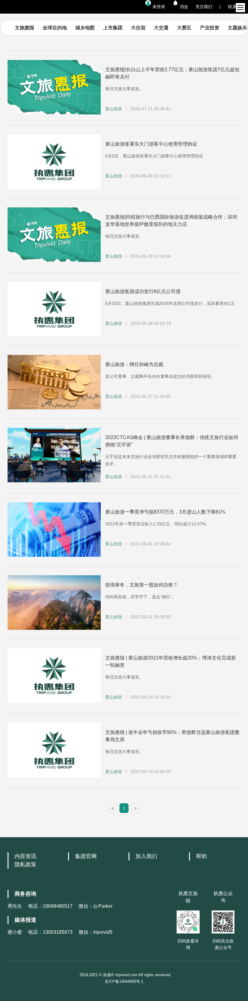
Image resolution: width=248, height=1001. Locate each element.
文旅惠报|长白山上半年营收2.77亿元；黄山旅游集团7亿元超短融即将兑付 (172, 73)
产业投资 (209, 27)
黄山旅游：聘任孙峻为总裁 (134, 364)
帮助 (201, 856)
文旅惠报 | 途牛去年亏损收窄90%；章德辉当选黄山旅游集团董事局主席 (172, 736)
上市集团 (112, 27)
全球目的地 (55, 27)
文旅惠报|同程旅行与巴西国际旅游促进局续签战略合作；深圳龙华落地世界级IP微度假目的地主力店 (171, 220)
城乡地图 (85, 27)
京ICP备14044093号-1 (124, 981)
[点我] (240, 7)
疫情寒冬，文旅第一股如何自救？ (141, 584)
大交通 (161, 27)
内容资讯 (25, 856)
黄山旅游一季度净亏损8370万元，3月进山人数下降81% (165, 511)
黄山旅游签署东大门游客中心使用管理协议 (151, 144)
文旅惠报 (24, 27)
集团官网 (86, 856)
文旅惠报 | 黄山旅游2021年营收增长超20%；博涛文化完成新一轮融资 (170, 661)
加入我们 (146, 856)
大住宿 (138, 27)
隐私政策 (25, 864)
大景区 (184, 27)
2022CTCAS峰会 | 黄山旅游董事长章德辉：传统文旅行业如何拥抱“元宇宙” (171, 441)
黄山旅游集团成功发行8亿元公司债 (143, 291)
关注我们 (203, 6)
